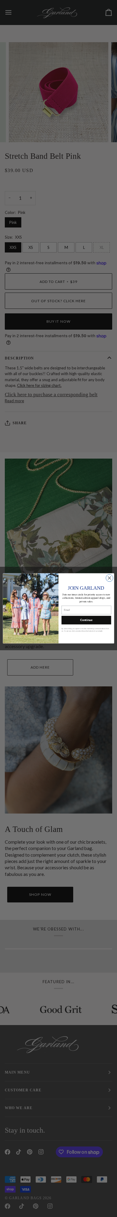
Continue (86, 620)
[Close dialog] (109, 578)
